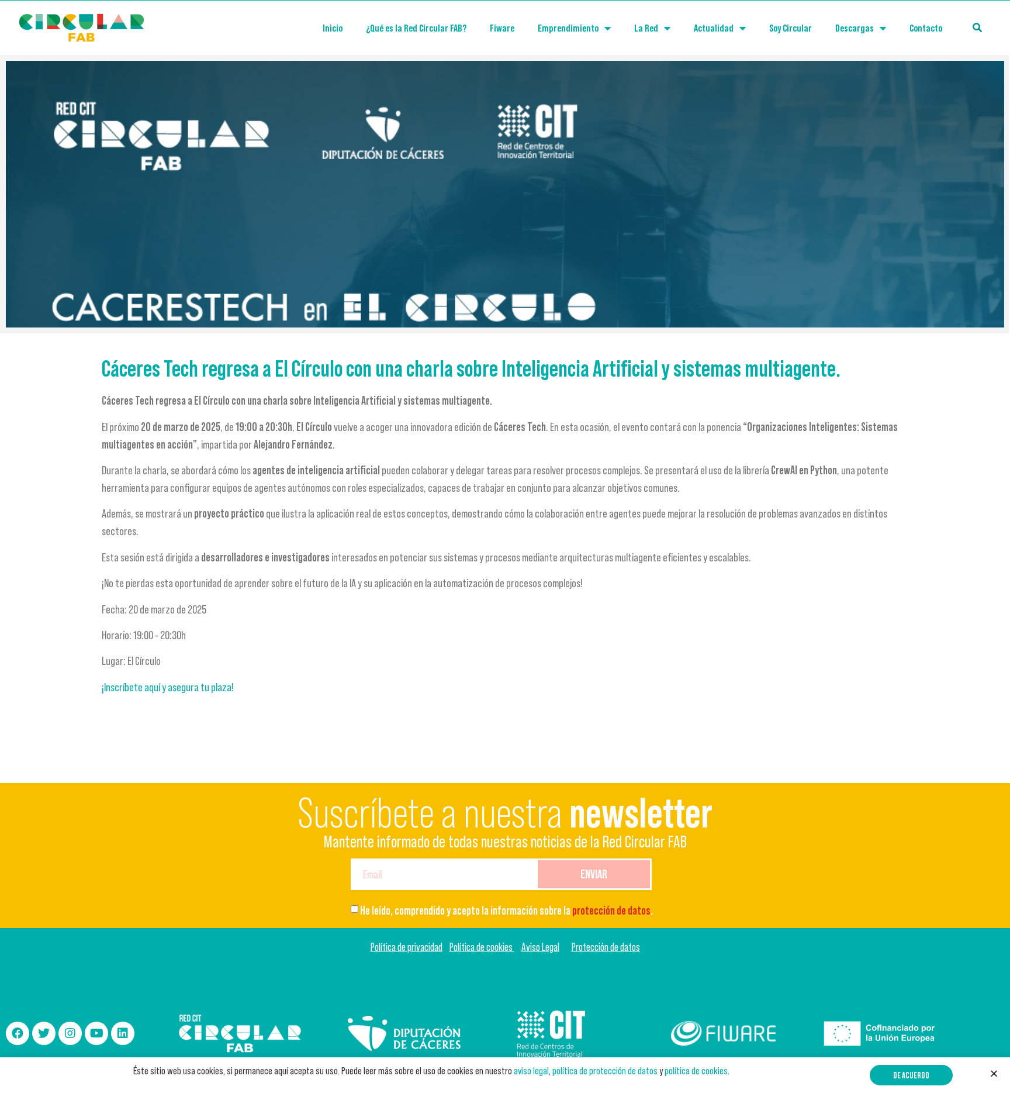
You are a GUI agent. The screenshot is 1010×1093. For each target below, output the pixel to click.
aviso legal (531, 1071)
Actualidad (714, 28)
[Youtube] (96, 1033)
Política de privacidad (406, 947)
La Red (646, 28)
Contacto (925, 28)
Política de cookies (481, 947)
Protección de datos (606, 947)
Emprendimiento (568, 28)
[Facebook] (17, 1033)
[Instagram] (70, 1033)
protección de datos (611, 910)
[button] (911, 1075)
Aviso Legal (540, 947)
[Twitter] (44, 1033)
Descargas (854, 28)
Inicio (333, 28)
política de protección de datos (605, 1071)
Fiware (502, 28)
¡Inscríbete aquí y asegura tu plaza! (168, 687)
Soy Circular (790, 28)
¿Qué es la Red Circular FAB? (416, 28)
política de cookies (696, 1071)
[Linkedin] (122, 1033)
